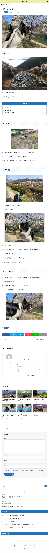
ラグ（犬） (6, 12)
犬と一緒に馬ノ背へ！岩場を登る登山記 (11, 518)
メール (5, 460)
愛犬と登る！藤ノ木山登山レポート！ (11, 521)
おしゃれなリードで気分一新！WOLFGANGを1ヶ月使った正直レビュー (19, 527)
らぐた (9, 362)
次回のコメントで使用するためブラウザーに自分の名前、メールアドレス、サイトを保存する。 (24, 470)
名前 (5, 455)
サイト (5, 465)
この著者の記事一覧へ (31, 375)
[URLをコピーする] (43, 334)
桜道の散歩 (9, 110)
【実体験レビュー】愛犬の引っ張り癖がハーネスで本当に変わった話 (18, 524)
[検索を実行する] (45, 486)
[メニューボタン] (47, 1)
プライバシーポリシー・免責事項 (21, 545)
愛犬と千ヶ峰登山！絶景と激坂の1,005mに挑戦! (13, 515)
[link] (18, 372)
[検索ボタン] (1, 1)
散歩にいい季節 (10, 112)
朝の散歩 (9, 108)
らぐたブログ (24, 1)
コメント (6, 438)
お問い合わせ (31, 545)
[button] (6, 334)
